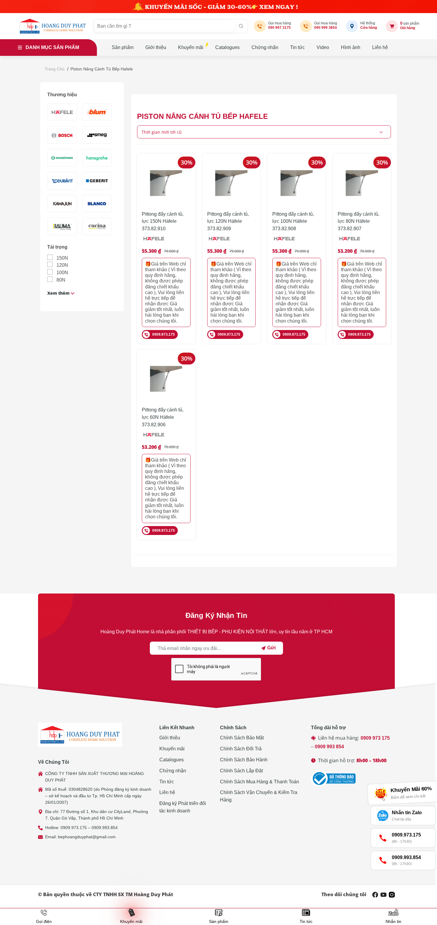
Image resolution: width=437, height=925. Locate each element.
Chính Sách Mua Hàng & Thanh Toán (259, 781)
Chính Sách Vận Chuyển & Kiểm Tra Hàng (258, 796)
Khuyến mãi (190, 47)
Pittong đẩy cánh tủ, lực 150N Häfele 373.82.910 (162, 221)
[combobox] (264, 131)
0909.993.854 (105, 827)
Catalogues (227, 47)
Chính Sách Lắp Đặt (241, 770)
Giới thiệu (155, 47)
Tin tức (297, 47)
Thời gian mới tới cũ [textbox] (162, 132)
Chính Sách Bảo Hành (244, 759)
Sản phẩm (122, 47)
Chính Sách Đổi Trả (241, 748)
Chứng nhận (264, 47)
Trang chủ (55, 69)
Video (323, 47)
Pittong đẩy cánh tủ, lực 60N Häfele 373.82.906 (162, 417)
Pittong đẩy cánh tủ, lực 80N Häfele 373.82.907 (358, 221)
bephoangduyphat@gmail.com (87, 836)
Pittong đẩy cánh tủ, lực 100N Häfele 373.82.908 (293, 221)
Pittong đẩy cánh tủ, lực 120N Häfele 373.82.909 (228, 221)
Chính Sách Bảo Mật (242, 737)
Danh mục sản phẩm (52, 47)
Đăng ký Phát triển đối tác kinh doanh (182, 807)
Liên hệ (380, 47)
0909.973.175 (163, 334)
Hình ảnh (350, 47)
